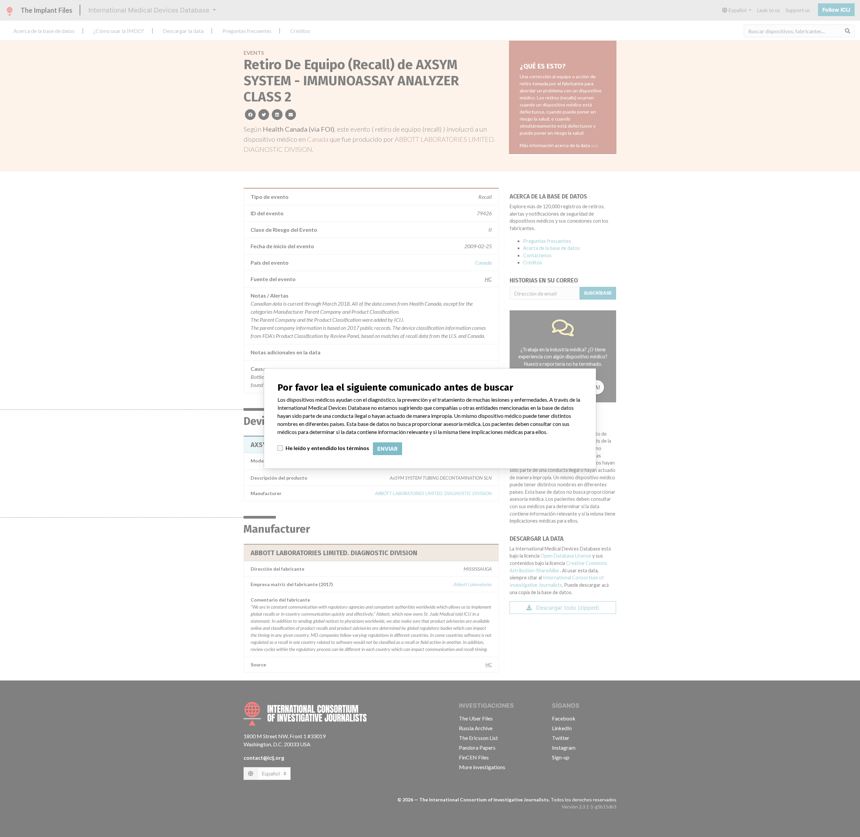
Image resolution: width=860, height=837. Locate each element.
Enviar (387, 448)
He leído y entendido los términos (327, 448)
